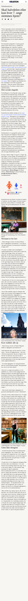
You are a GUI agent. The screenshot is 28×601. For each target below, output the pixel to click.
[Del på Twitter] (5, 19)
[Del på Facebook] (2, 19)
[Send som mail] (8, 19)
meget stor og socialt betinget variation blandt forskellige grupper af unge (13, 114)
